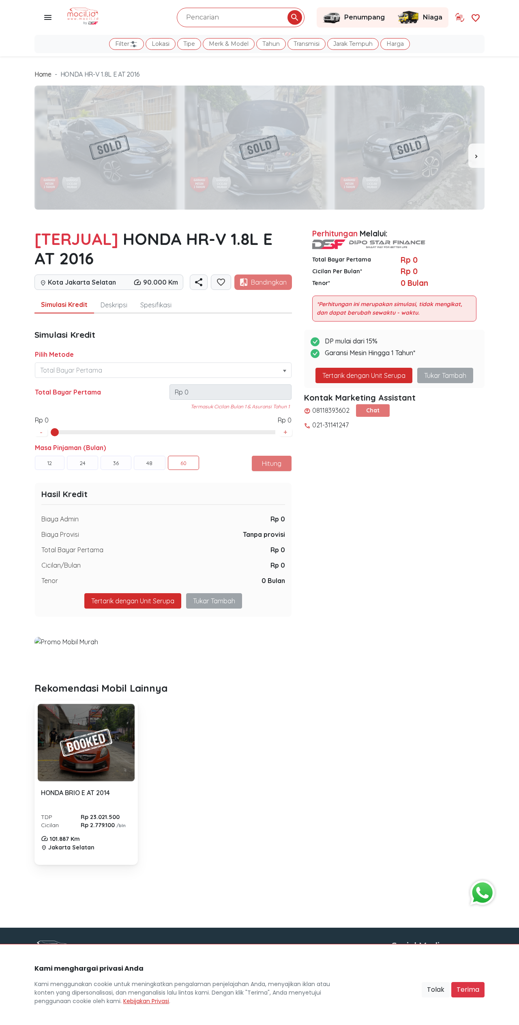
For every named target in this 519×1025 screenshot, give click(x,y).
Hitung (271, 463)
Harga (395, 43)
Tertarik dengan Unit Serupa (363, 375)
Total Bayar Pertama (68, 392)
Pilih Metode (54, 354)
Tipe (189, 43)
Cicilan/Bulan (61, 565)
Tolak (435, 989)
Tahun (271, 43)
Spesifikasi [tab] (156, 305)
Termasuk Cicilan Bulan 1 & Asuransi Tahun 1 (240, 406)
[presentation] (476, 156)
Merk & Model (229, 43)
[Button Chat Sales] (480, 890)
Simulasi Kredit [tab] (64, 304)
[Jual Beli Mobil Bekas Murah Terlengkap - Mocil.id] (83, 15)
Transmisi (307, 43)
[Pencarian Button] (294, 17)
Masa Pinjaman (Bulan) (70, 448)
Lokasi (160, 43)
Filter (122, 43)
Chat (373, 410)
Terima (468, 989)
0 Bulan (273, 581)
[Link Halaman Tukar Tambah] (460, 17)
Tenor (49, 581)
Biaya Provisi (60, 534)
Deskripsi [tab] (114, 305)
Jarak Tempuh (353, 43)
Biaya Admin (60, 519)
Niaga (432, 17)
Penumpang (364, 17)
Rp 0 (277, 519)
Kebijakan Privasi (146, 1001)
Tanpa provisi (264, 534)
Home (42, 74)
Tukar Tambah (214, 601)
